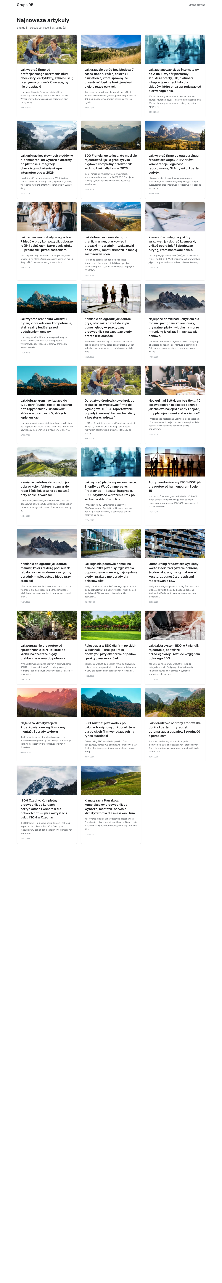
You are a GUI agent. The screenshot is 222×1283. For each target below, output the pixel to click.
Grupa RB (25, 5)
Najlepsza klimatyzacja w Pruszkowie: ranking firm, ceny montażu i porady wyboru (43, 727)
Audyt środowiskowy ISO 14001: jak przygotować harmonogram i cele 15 (175, 486)
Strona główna (196, 4)
